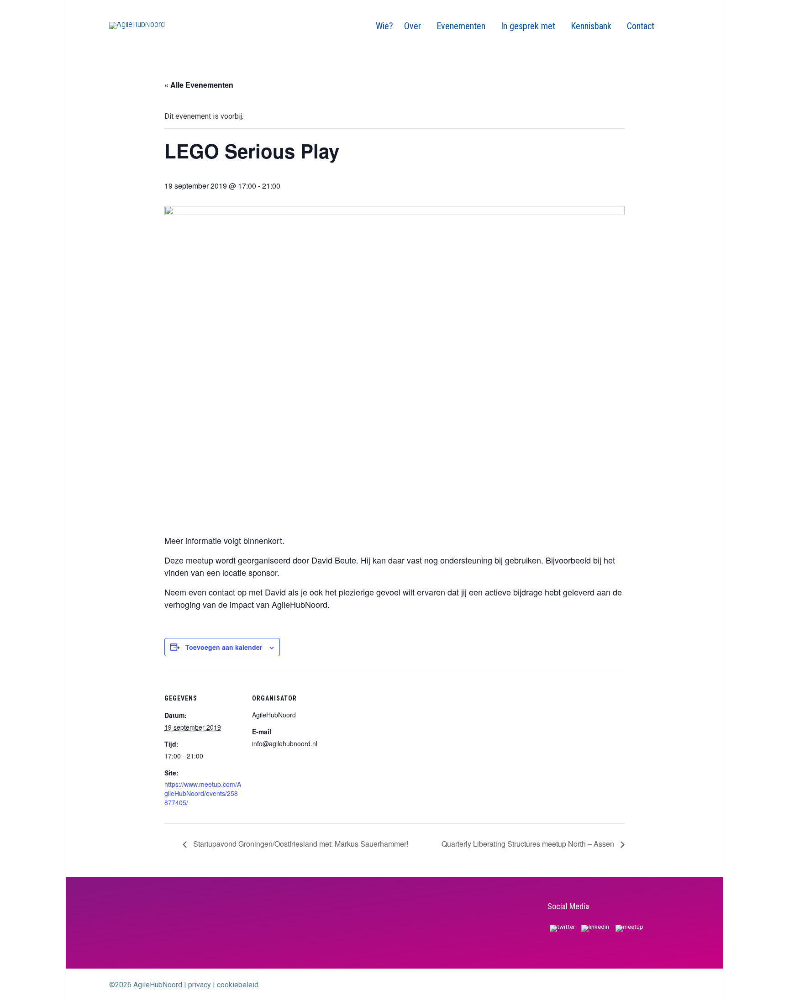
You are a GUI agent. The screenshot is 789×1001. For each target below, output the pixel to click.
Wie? (384, 26)
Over (413, 26)
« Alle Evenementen (198, 84)
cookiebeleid (237, 984)
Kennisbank (592, 26)
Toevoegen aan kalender (223, 647)
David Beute (333, 560)
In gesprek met (529, 26)
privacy (199, 984)
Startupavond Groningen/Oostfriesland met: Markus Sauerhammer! (299, 843)
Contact (640, 26)
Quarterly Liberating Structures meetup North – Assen (529, 843)
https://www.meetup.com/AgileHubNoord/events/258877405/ (202, 793)
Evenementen (462, 26)
